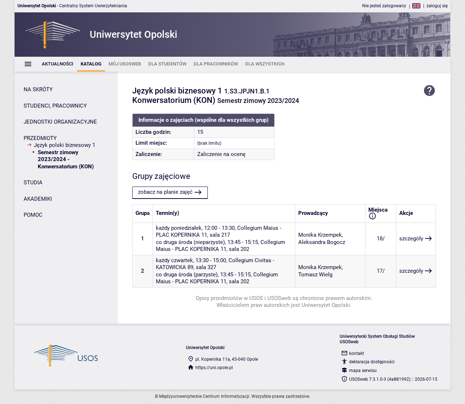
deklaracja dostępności (372, 361)
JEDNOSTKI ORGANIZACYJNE (60, 122)
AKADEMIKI (38, 199)
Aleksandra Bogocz (321, 242)
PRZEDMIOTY (40, 138)
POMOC (33, 215)
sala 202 (239, 249)
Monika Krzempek (320, 235)
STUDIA (33, 182)
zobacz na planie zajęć (165, 192)
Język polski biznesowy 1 (64, 145)
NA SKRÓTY (38, 89)
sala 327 (206, 267)
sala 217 (220, 235)
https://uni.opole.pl (214, 367)
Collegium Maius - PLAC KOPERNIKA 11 (220, 246)
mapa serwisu (363, 370)
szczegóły (411, 238)
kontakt (356, 353)
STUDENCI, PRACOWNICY (55, 106)
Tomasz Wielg (315, 274)
